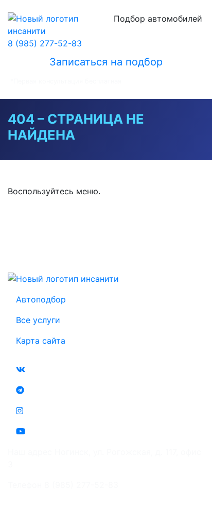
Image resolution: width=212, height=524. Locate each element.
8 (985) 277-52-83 (45, 43)
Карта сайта (40, 340)
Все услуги (38, 320)
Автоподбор (41, 299)
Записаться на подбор (106, 62)
